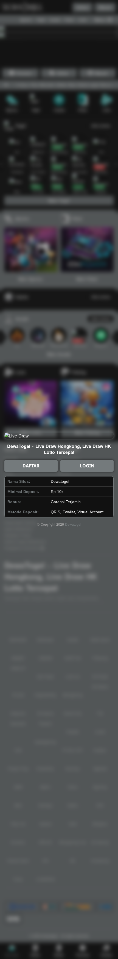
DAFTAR (31, 466)
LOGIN (87, 466)
